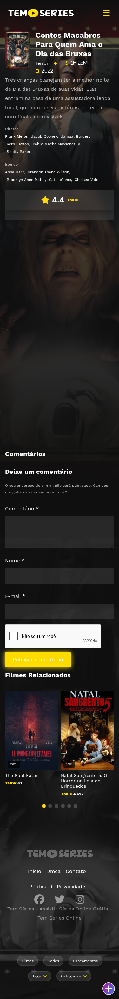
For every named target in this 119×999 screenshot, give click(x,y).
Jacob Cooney (44, 136)
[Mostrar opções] (108, 988)
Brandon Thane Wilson (48, 172)
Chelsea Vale (86, 179)
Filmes (28, 961)
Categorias (71, 976)
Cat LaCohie (60, 179)
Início (34, 871)
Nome (14, 561)
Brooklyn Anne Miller (26, 179)
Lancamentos (85, 961)
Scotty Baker (18, 151)
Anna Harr (14, 172)
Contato (76, 871)
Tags (36, 976)
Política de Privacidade (57, 886)
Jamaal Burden (75, 136)
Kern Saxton (18, 144)
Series (53, 961)
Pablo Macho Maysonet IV (56, 144)
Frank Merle (16, 136)
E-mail (15, 596)
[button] (44, 806)
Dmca (53, 871)
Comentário (22, 509)
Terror (42, 63)
